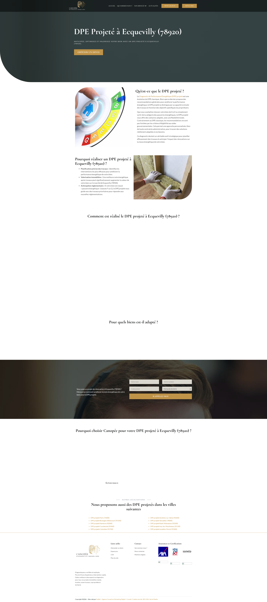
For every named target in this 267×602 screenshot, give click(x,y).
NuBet (98, 599)
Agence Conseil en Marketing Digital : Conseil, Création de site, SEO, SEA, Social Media (130, 599)
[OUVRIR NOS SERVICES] (145, 6)
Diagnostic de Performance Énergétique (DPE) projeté (161, 96)
